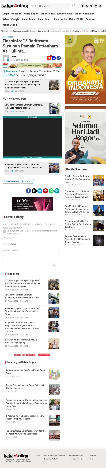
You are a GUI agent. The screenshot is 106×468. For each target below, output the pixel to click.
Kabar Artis (60, 19)
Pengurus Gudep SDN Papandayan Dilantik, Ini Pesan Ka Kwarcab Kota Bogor (26, 432)
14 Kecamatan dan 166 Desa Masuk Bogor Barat (26, 372)
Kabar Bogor (31, 14)
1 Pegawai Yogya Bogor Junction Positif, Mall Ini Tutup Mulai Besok (25, 417)
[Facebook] (83, 6)
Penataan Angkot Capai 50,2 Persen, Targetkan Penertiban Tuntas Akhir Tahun (24, 166)
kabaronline (27, 181)
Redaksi (93, 456)
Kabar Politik (47, 14)
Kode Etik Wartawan (76, 456)
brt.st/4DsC (9, 75)
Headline (16, 14)
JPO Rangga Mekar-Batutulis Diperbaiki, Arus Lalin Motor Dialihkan (24, 106)
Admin (13, 56)
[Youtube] (96, 6)
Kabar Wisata (64, 14)
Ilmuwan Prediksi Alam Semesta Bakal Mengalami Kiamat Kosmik (77, 239)
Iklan (91, 459)
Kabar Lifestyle (11, 19)
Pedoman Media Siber (52, 459)
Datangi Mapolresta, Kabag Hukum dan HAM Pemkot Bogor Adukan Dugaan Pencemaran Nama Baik (26, 403)
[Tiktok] (100, 6)
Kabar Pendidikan (84, 14)
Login (6, 14)
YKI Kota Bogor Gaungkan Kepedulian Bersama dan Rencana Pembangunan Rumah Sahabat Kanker (22, 84)
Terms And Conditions (77, 459)
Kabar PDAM (76, 19)
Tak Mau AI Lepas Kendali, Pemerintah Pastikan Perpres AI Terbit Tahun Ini (77, 194)
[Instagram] (91, 6)
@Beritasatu (11, 71)
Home (38, 456)
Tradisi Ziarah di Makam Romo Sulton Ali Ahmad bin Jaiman (25, 387)
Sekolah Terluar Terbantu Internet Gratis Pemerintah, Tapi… (77, 179)
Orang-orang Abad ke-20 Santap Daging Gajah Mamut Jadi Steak (78, 224)
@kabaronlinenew (11, 181)
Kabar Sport (44, 19)
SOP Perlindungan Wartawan (54, 456)
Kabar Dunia (28, 19)
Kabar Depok (10, 25)
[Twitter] (87, 6)
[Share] (58, 58)
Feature (90, 19)
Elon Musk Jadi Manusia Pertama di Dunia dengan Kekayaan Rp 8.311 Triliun (77, 209)
